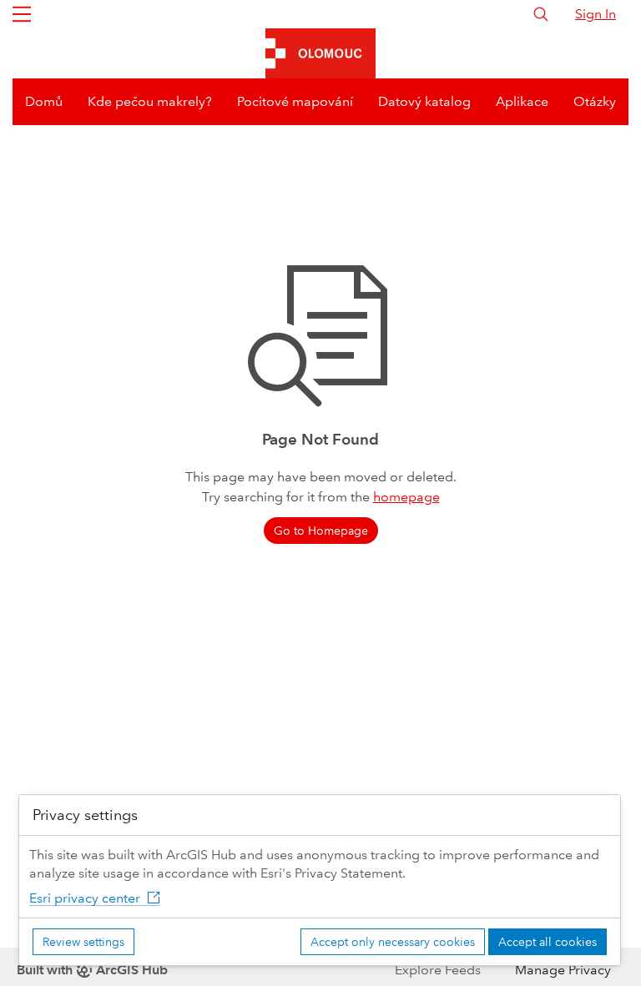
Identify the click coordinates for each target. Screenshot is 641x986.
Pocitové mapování (295, 101)
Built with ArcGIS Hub (92, 970)
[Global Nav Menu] (22, 14)
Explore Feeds (438, 970)
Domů (44, 101)
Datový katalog (424, 101)
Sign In (595, 14)
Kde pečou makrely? (150, 101)
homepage (406, 497)
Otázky (594, 101)
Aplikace (522, 101)
